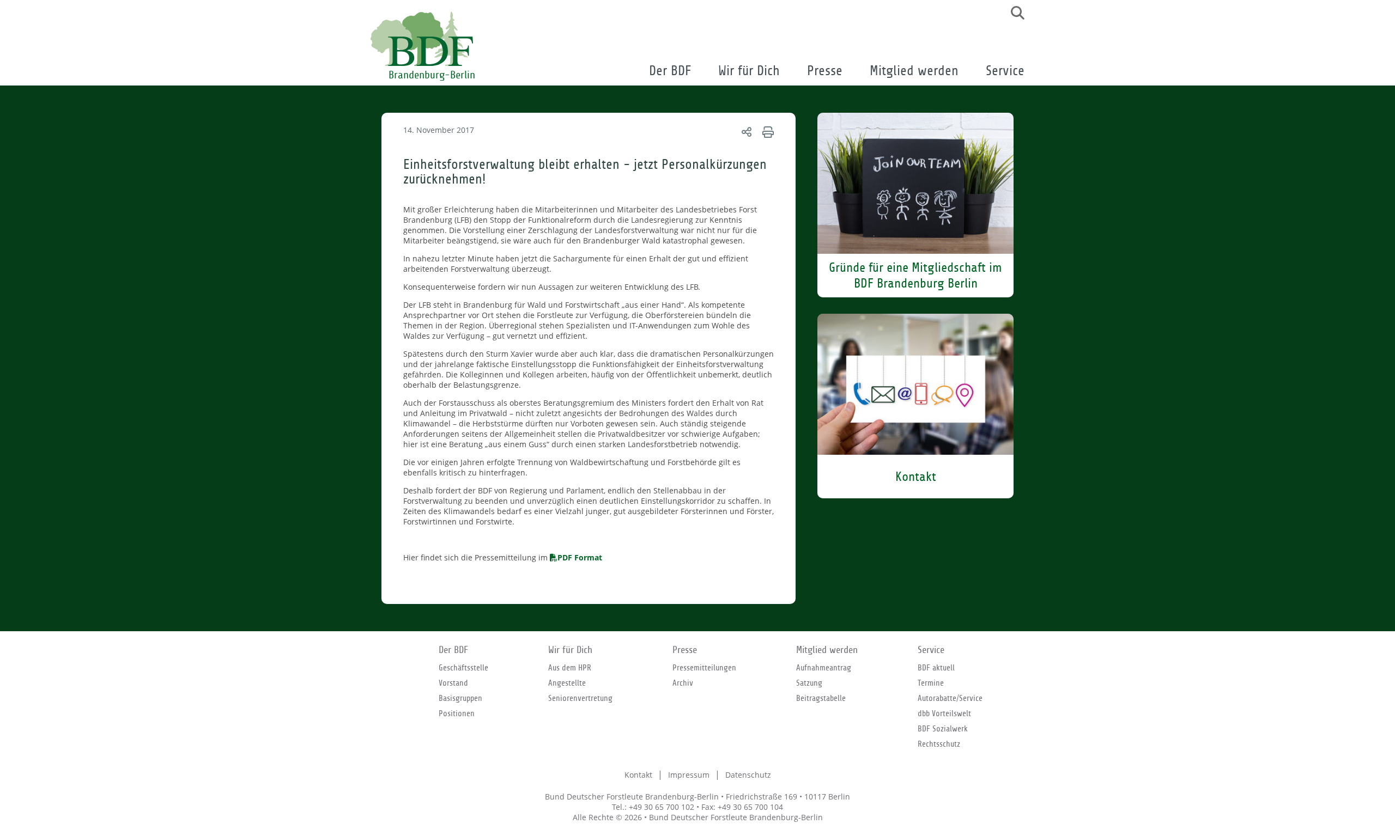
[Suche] (1013, 13)
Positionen (457, 713)
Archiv (682, 683)
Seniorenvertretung (580, 698)
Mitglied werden (914, 71)
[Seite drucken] (766, 131)
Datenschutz (748, 775)
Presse (824, 71)
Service (1005, 71)
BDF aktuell (936, 667)
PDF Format (579, 557)
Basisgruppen (460, 698)
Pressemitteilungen (704, 667)
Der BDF (670, 71)
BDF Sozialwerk (943, 728)
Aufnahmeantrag (823, 667)
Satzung (809, 683)
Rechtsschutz (939, 744)
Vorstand (453, 683)
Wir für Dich (749, 71)
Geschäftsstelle (463, 667)
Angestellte (567, 683)
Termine (931, 683)
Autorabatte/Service (950, 698)
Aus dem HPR (569, 667)
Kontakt (638, 775)
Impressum (688, 775)
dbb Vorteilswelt (944, 713)
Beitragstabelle (821, 698)
